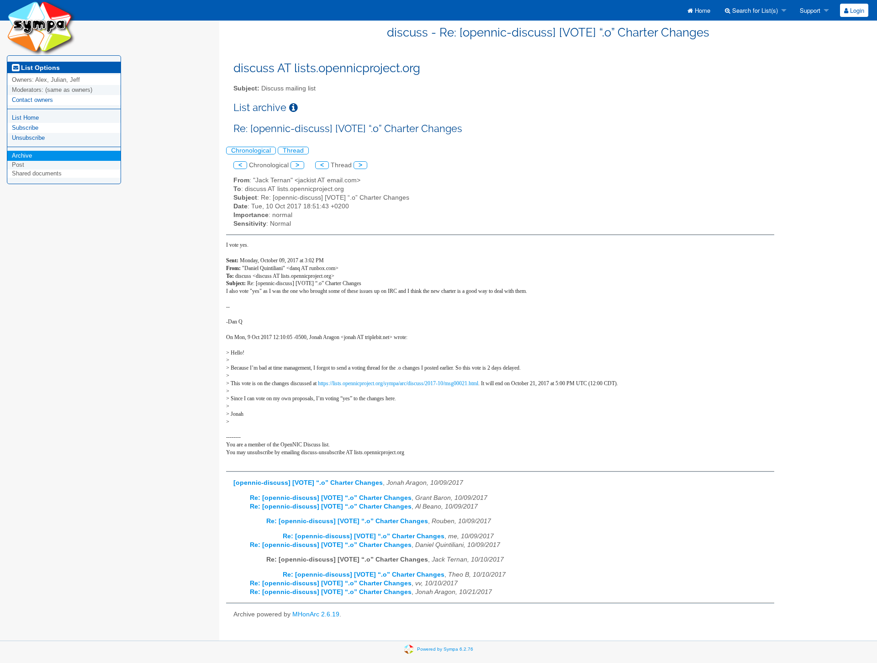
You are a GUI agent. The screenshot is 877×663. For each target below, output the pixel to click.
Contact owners (32, 99)
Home (701, 10)
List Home (25, 117)
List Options (39, 67)
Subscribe (25, 127)
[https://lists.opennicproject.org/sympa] (41, 27)
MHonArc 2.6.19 (315, 614)
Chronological (251, 150)
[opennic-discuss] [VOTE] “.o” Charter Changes (308, 482)
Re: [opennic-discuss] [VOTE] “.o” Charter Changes (331, 497)
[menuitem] (699, 10)
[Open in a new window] (293, 107)
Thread (293, 150)
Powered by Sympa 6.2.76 (445, 648)
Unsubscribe (28, 137)
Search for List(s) (754, 10)
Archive (22, 155)
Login (856, 10)
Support (809, 10)
